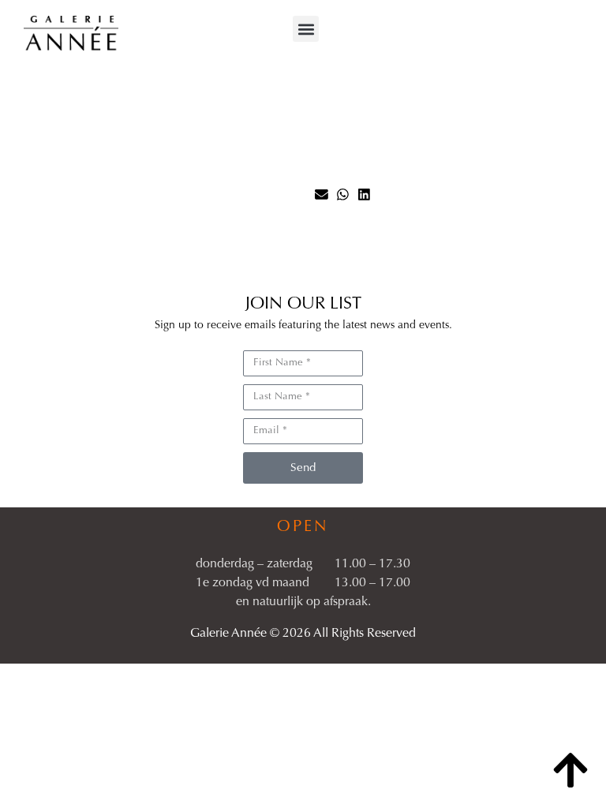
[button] (306, 29)
